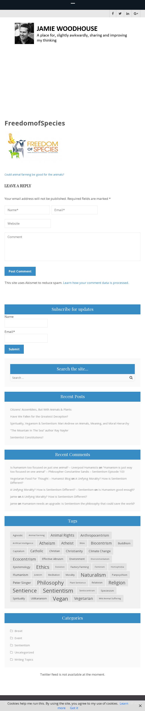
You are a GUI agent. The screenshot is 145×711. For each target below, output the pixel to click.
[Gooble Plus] (136, 13)
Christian (54, 551)
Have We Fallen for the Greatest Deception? (39, 416)
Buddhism (124, 543)
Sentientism (58, 590)
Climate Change (100, 551)
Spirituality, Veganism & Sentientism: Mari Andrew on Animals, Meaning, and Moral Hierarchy (69, 423)
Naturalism (93, 574)
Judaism (38, 574)
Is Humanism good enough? (116, 489)
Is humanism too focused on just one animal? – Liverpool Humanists (54, 467)
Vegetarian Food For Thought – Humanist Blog (40, 478)
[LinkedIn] (127, 13)
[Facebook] (113, 13)
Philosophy (50, 582)
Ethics (42, 567)
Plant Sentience (78, 582)
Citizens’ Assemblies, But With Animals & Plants (41, 409)
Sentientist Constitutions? (26, 437)
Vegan (60, 598)
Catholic (36, 551)
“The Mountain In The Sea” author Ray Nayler (39, 430)
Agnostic (18, 535)
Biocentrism (101, 543)
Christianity (74, 551)
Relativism (97, 582)
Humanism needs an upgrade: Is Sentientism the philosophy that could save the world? (78, 503)
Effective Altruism (52, 559)
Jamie (13, 496)
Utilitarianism (39, 598)
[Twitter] (120, 13)
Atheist (67, 543)
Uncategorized (24, 652)
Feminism (100, 566)
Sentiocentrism (87, 590)
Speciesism (107, 590)
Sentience (25, 590)
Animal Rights (62, 535)
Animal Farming (37, 535)
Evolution (60, 567)
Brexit (18, 631)
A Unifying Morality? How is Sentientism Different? (54, 496)
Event (18, 638)
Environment (77, 559)
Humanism (20, 575)
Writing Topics (24, 659)
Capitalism (18, 551)
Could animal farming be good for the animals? (34, 174)
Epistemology (21, 567)
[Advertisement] (72, 79)
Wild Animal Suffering (110, 598)
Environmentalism (100, 558)
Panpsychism (119, 574)
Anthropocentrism (94, 535)
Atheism (47, 543)
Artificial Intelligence (23, 543)
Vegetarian (83, 598)
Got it (74, 708)
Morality (70, 574)
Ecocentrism (24, 559)
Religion (117, 582)
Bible (82, 543)
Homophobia (117, 567)
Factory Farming (80, 567)
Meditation (54, 574)
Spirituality (19, 598)
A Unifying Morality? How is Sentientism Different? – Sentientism (52, 489)
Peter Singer (22, 582)
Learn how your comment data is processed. (96, 283)
